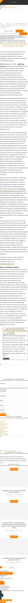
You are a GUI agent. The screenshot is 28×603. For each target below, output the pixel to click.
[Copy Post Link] (25, 362)
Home (1, 23)
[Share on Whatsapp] (26, 48)
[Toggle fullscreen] (4, 600)
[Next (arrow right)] (4, 602)
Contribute (3, 421)
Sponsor (2, 422)
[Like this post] (9, 48)
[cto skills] (10, 364)
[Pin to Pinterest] (19, 48)
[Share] (7, 600)
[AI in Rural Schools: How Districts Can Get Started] (14, 547)
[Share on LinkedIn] (23, 48)
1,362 (11, 567)
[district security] (10, 8)
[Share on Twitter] (16, 48)
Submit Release (4, 424)
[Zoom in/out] (1, 600)
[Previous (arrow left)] (1, 602)
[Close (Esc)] (10, 600)
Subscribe (6, 353)
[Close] (1, 1)
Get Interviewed (4, 427)
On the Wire (8, 23)
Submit (3, 414)
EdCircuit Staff (10, 31)
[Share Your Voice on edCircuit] (8, 7)
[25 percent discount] (10, 436)
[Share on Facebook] (13, 48)
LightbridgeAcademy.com (7, 264)
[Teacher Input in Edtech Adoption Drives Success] (14, 480)
